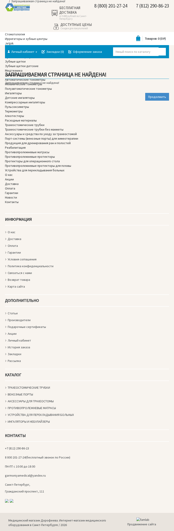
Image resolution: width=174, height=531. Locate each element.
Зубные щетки (15, 61)
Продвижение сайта (141, 524)
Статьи (13, 313)
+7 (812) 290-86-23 (17, 448)
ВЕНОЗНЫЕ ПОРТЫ (20, 394)
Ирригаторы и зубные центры (26, 39)
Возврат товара (19, 280)
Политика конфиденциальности (30, 266)
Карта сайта (16, 286)
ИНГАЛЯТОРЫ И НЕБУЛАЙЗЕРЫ (29, 421)
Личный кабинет (19, 340)
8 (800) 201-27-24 (110, 6)
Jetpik (9, 43)
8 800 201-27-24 (15, 457)
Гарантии (14, 252)
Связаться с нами (20, 273)
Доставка (14, 239)
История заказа (19, 347)
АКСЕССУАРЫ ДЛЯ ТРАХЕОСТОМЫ (31, 401)
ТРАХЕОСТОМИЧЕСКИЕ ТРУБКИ (29, 388)
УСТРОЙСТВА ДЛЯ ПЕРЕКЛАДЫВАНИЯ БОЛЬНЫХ (41, 415)
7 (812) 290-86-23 (152, 6)
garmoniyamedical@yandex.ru (25, 475)
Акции (12, 334)
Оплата (13, 246)
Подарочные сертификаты (27, 327)
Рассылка (14, 361)
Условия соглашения (22, 259)
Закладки (14, 354)
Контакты (12, 202)
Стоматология (15, 34)
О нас (11, 232)
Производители (19, 320)
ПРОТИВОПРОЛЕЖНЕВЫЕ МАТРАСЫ (32, 408)
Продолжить (157, 97)
